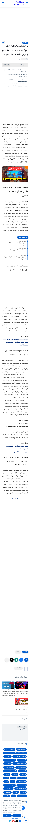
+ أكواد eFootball (21, 749)
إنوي (13, 781)
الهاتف (6, 778)
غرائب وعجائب (22, 796)
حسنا (17, 815)
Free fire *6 (15, 499)
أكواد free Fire (10, 767)
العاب (7, 774)
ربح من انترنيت (8, 788)
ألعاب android (22, 778)
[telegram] (10, 821)
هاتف (13, 796)
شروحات (8, 792)
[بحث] (3, 3)
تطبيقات (12, 785)
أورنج (6, 781)
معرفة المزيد (7, 815)
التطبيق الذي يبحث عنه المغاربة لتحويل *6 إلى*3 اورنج (15, 258)
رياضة (24, 792)
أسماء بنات (23, 760)
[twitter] (16, 821)
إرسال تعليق (22, 726)
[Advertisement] (15, 25)
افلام (9, 763)
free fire (7, 796)
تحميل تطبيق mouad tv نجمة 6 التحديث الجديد (15, 244)
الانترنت (25, 42)
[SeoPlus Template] (25, 816)
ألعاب (15, 774)
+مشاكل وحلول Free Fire (19, 753)
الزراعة (24, 774)
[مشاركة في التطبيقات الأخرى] (7, 660)
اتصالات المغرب (21, 756)
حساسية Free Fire (21, 788)
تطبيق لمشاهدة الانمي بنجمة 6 (18, 452)
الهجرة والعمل (22, 781)
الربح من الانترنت (11, 770)
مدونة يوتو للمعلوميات (19, 4)
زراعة (16, 792)
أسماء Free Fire (21, 763)
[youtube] (13, 821)
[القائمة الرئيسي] (27, 3)
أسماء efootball (10, 760)
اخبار (9, 756)
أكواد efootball (22, 767)
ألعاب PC (13, 778)
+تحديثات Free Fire (9, 749)
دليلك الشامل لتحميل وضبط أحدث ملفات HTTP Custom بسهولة (14, 251)
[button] (21, 660)
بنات (24, 785)
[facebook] (23, 808)
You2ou (23, 59)
